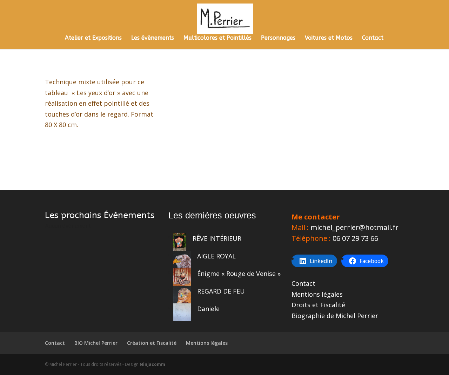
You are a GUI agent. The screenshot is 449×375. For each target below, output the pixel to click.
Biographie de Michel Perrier (334, 315)
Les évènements (152, 38)
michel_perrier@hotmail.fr (354, 227)
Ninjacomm (152, 364)
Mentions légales (317, 294)
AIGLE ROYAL (216, 256)
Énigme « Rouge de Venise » (239, 273)
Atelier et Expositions (93, 38)
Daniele (208, 308)
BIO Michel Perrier (96, 343)
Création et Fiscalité (151, 343)
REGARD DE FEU (221, 291)
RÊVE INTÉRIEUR (217, 238)
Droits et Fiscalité (318, 305)
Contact (372, 38)
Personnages (278, 38)
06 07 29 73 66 (355, 238)
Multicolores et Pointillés (217, 38)
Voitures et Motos (329, 38)
